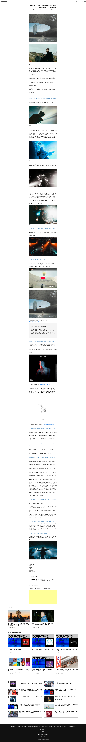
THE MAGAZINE (17, 726)
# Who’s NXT (36, 585)
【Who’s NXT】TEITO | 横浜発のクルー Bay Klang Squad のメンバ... (41, 588)
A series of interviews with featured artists (39, 95)
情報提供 (43, 731)
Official (30, 565)
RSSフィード (43, 732)
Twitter (30, 567)
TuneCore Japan (32, 571)
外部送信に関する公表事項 (43, 736)
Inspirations (23, 726)
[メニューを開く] (85, 1)
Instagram (31, 568)
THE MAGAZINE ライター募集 (43, 734)
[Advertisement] (43, 597)
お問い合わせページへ (43, 729)
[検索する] (82, 1)
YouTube (31, 570)
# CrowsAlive (31, 585)
